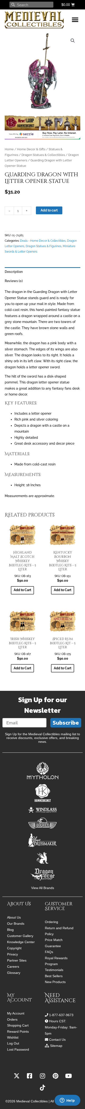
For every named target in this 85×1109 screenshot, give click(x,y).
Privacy (12, 954)
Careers (13, 966)
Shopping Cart (18, 1025)
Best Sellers (54, 976)
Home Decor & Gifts (31, 149)
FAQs (49, 952)
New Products (55, 982)
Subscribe (66, 722)
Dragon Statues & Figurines (43, 246)
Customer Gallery (20, 936)
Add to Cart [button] (22, 590)
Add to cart (49, 210)
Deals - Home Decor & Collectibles (43, 240)
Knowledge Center (21, 942)
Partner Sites (16, 960)
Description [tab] (14, 272)
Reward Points (18, 1031)
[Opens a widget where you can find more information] (67, 1101)
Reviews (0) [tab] (14, 281)
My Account (15, 1013)
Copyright (14, 948)
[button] (75, 20)
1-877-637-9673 (61, 1015)
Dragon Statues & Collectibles (43, 155)
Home (9, 149)
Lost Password (18, 1049)
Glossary (13, 973)
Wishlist (12, 1037)
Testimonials (54, 970)
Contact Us (57, 1039)
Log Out (13, 1043)
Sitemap (56, 1046)
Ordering (51, 922)
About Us (14, 917)
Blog (10, 930)
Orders (12, 1019)
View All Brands (42, 888)
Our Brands (15, 923)
